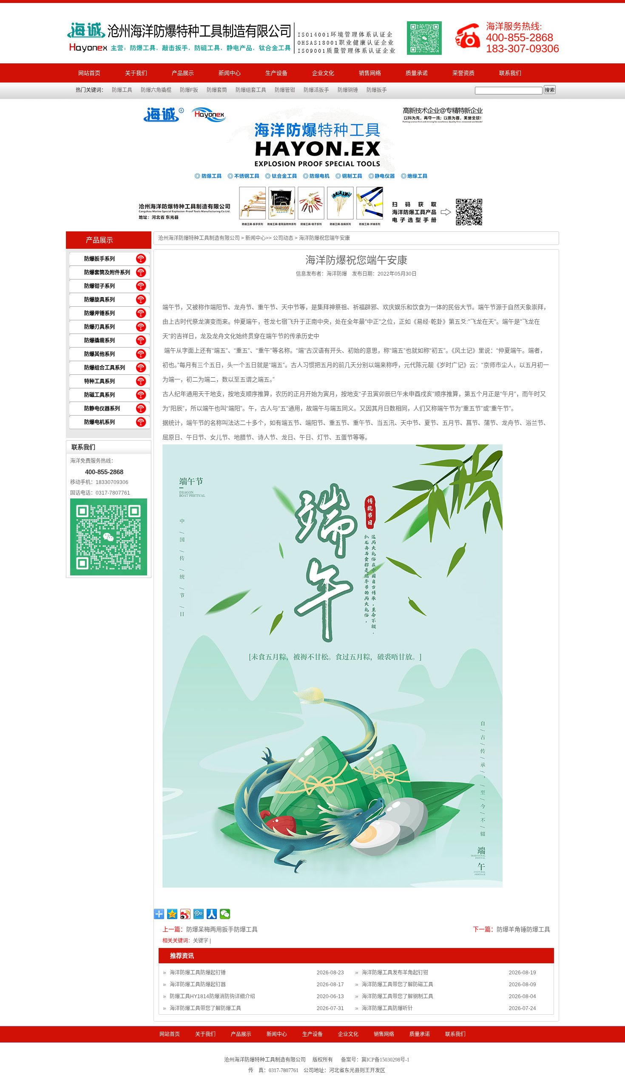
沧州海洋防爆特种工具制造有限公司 (199, 238)
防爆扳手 (376, 90)
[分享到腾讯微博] (198, 914)
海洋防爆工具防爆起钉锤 (198, 973)
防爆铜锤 (348, 90)
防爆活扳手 (316, 90)
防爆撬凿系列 (99, 341)
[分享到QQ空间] (172, 914)
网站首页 (89, 73)
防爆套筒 (217, 90)
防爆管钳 (285, 90)
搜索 (550, 90)
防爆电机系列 (99, 422)
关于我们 (136, 73)
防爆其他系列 (99, 354)
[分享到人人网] (212, 914)
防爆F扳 (189, 90)
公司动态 (283, 238)
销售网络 (370, 73)
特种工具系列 (99, 381)
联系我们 (510, 73)
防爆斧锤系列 (99, 313)
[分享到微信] (225, 914)
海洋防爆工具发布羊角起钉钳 (395, 973)
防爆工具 (122, 90)
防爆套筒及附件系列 (107, 273)
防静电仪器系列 (102, 409)
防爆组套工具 (251, 90)
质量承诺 (417, 73)
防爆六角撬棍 (156, 90)
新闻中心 (230, 73)
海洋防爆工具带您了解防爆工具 (205, 1008)
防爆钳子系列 (99, 286)
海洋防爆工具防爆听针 (387, 1008)
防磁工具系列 (99, 395)
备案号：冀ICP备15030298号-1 (375, 1060)
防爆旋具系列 (99, 300)
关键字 (200, 941)
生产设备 (276, 73)
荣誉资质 (463, 73)
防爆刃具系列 (99, 327)
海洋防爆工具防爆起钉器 (198, 985)
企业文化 (323, 73)
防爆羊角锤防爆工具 (523, 929)
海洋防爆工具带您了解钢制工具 (397, 996)
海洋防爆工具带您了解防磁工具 (397, 985)
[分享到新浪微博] (185, 914)
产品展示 (183, 73)
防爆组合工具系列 (104, 368)
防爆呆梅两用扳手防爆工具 (222, 929)
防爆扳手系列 (99, 259)
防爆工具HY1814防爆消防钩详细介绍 (212, 996)
